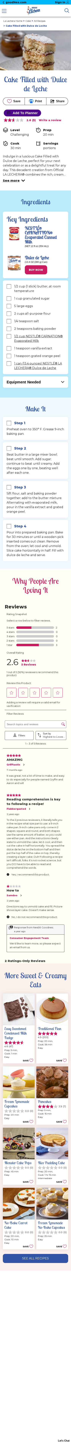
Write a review (50, 120)
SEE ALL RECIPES (35, 1258)
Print (38, 101)
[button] (14, 180)
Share (60, 101)
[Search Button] (67, 10)
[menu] (4, 11)
